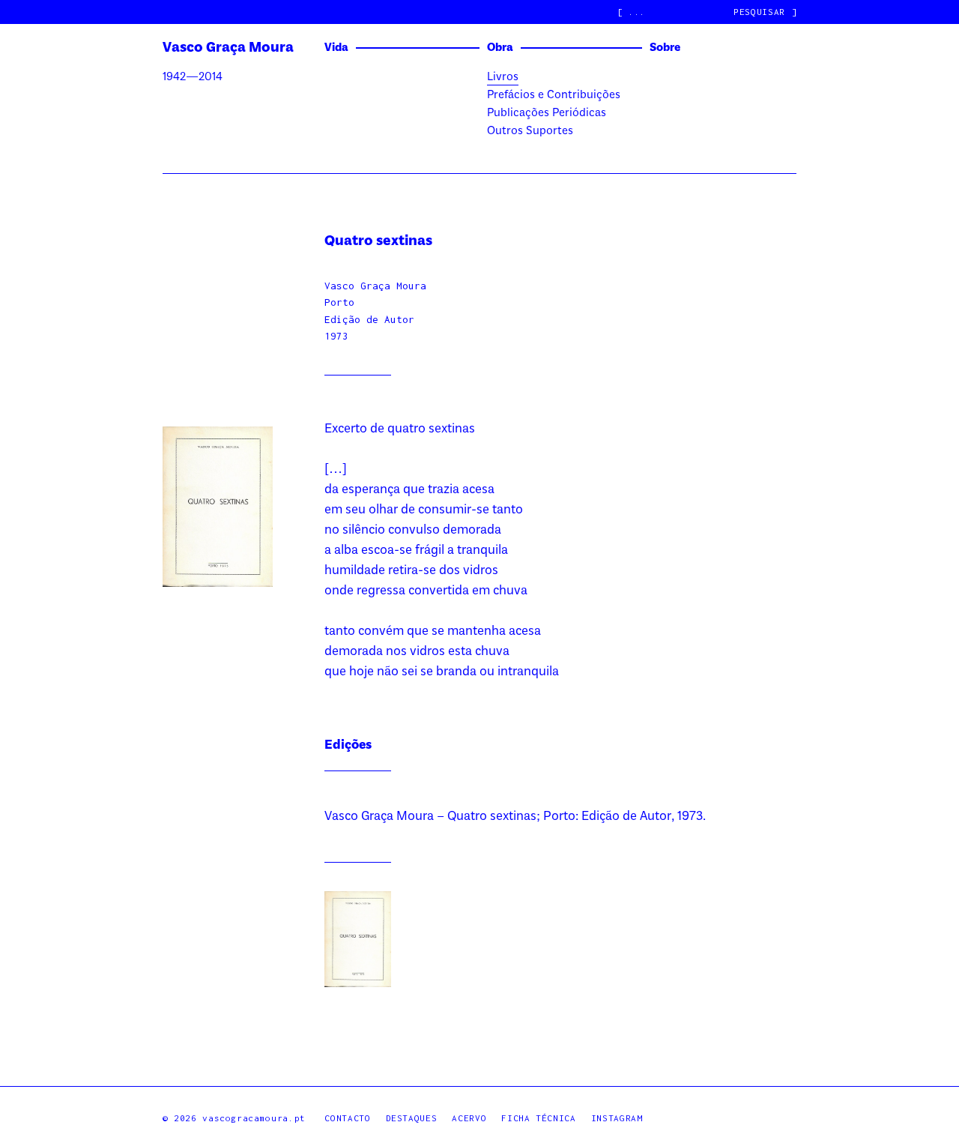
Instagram (617, 1118)
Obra (500, 47)
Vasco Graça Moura (228, 48)
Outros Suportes (530, 131)
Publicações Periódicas (546, 113)
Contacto (347, 1118)
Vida (336, 47)
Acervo (469, 1118)
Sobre (665, 47)
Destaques (412, 1118)
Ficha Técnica (538, 1118)
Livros (502, 77)
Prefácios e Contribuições (553, 95)
